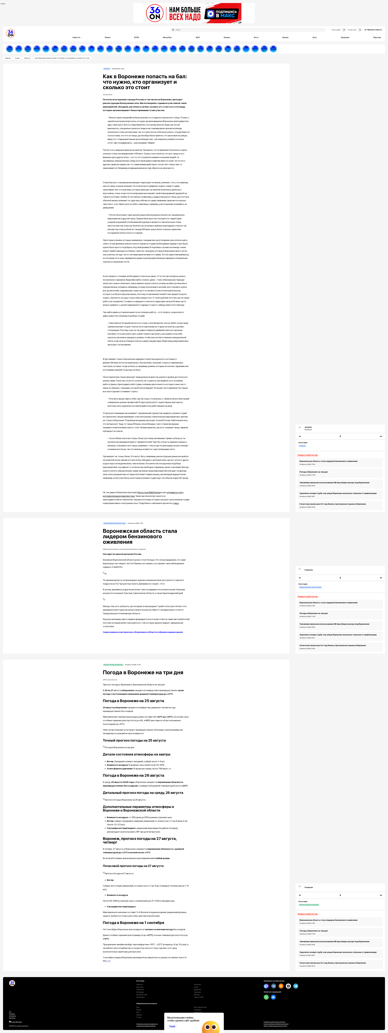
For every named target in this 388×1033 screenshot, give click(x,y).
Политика (197, 984)
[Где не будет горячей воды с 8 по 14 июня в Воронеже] (246, 48)
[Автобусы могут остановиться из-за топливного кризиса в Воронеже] (173, 48)
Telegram (295, 986)
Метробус (167, 37)
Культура (139, 987)
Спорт (196, 987)
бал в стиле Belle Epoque (149, 492)
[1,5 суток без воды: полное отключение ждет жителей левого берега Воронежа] (146, 48)
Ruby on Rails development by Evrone (275, 1026)
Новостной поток (308, 455)
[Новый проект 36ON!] (55, 48)
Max (266, 986)
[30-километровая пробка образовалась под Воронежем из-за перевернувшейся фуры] (46, 48)
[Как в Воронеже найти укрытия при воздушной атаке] (127, 48)
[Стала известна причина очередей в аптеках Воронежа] (9, 48)
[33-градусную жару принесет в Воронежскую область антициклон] (164, 48)
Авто (315, 37)
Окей (172, 1026)
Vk (273, 986)
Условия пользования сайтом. (146, 1026)
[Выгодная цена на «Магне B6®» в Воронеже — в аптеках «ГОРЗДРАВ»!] (18, 48)
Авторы (197, 995)
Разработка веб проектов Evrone (274, 1022)
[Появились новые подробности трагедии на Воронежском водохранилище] (118, 48)
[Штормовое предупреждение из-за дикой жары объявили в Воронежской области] (136, 48)
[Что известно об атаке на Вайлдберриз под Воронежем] (27, 48)
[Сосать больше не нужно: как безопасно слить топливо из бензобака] (82, 48)
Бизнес (286, 37)
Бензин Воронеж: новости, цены (114, 523)
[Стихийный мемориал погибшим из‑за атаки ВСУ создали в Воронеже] (182, 48)
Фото (256, 37)
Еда (137, 1007)
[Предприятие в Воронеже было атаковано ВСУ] (209, 48)
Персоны (377, 37)
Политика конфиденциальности (147, 1024)
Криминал (197, 990)
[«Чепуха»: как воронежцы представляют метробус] (36, 48)
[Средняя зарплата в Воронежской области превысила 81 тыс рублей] (255, 48)
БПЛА (136, 37)
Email (273, 997)
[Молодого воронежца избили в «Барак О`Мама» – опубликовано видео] (91, 48)
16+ (10, 1012)
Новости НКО (199, 997)
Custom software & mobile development (276, 1024)
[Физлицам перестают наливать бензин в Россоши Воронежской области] (109, 48)
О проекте (12, 1016)
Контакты (12, 1018)
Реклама (12, 1014)
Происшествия (141, 995)
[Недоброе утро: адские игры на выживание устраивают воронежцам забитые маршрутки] (227, 48)
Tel (266, 997)
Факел (107, 37)
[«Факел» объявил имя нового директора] (218, 48)
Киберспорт (198, 1012)
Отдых (17, 58)
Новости (76, 37)
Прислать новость (374, 30)
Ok (281, 986)
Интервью (140, 992)
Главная (7, 58)
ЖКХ (198, 37)
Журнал (139, 1015)
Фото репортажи (200, 1007)
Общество (140, 990)
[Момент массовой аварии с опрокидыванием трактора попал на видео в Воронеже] (236, 48)
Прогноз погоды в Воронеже (113, 664)
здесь (176, 503)
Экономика (140, 997)
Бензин (227, 37)
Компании (197, 992)
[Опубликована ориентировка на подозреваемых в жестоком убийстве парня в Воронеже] (73, 48)
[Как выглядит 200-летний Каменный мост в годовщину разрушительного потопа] (264, 48)
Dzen (288, 986)
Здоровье (345, 37)
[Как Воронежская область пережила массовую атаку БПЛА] (155, 48)
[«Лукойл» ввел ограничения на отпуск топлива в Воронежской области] (200, 48)
